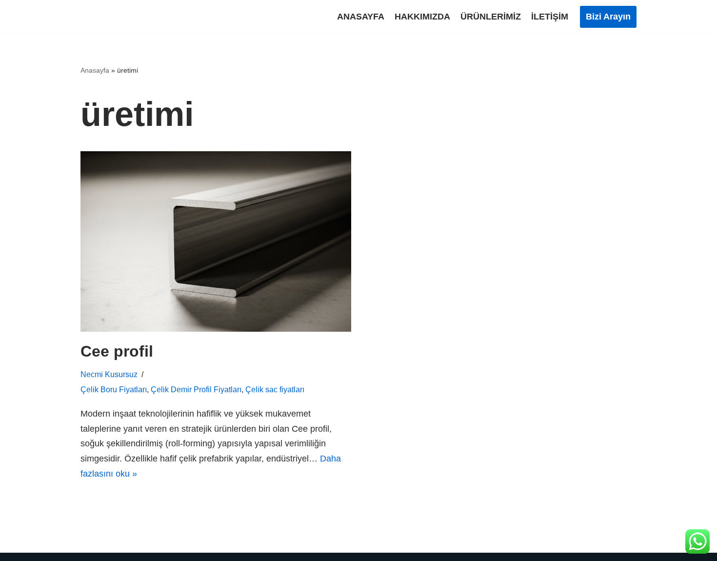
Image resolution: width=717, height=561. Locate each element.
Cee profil (116, 351)
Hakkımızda (422, 16)
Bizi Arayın (608, 16)
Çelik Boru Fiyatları (113, 389)
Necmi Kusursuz (109, 374)
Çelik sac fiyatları (274, 389)
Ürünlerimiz (490, 16)
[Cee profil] (215, 241)
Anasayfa (360, 16)
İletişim (549, 16)
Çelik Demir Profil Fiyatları (196, 389)
